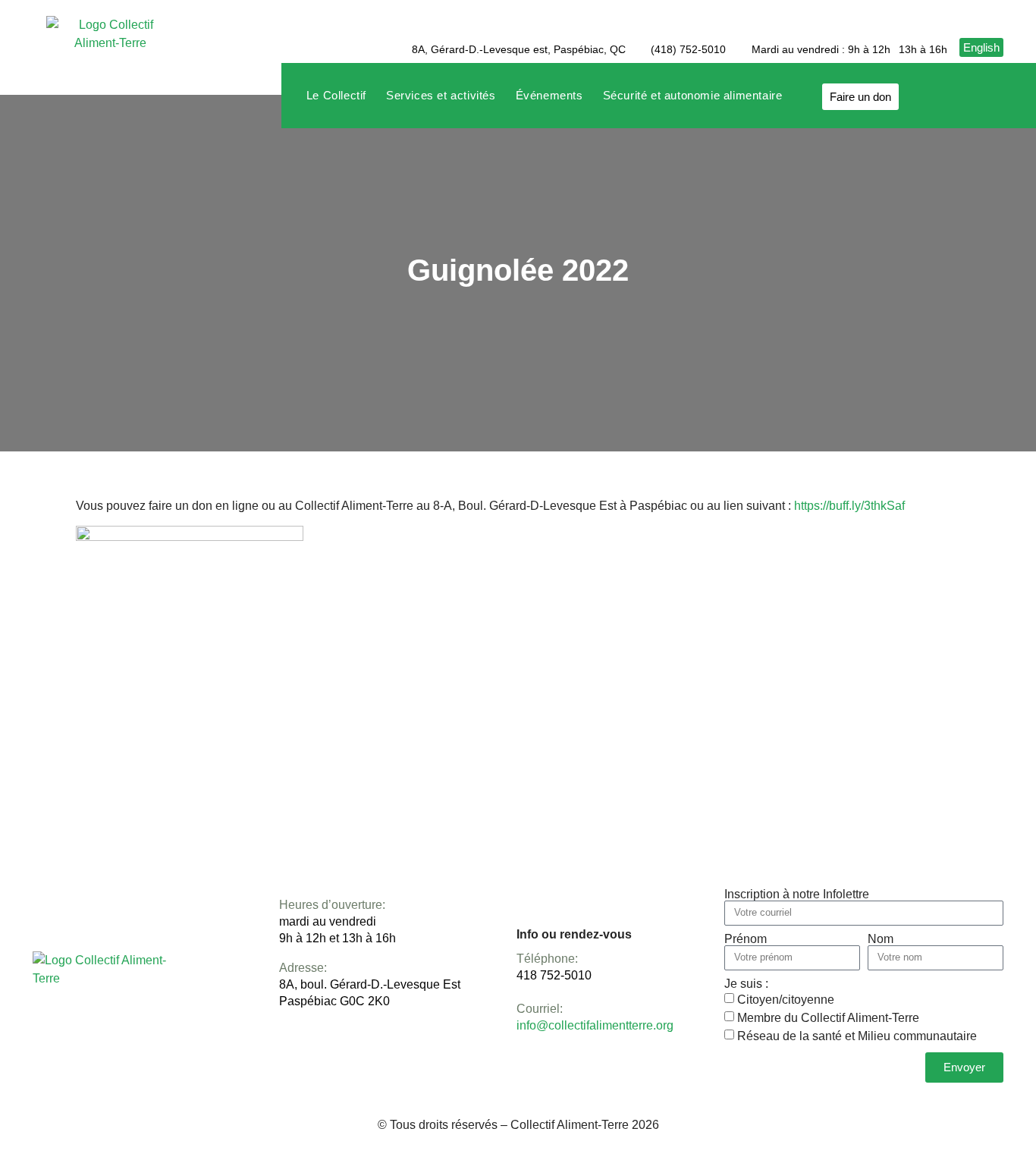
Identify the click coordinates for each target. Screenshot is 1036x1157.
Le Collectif (336, 95)
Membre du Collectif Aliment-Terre (828, 1017)
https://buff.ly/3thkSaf (849, 505)
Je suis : (746, 984)
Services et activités (441, 95)
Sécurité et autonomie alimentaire (693, 95)
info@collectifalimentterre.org (594, 1025)
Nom (880, 939)
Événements (549, 95)
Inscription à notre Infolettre (796, 894)
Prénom (745, 939)
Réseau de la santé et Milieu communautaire (857, 1035)
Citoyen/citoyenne (785, 998)
